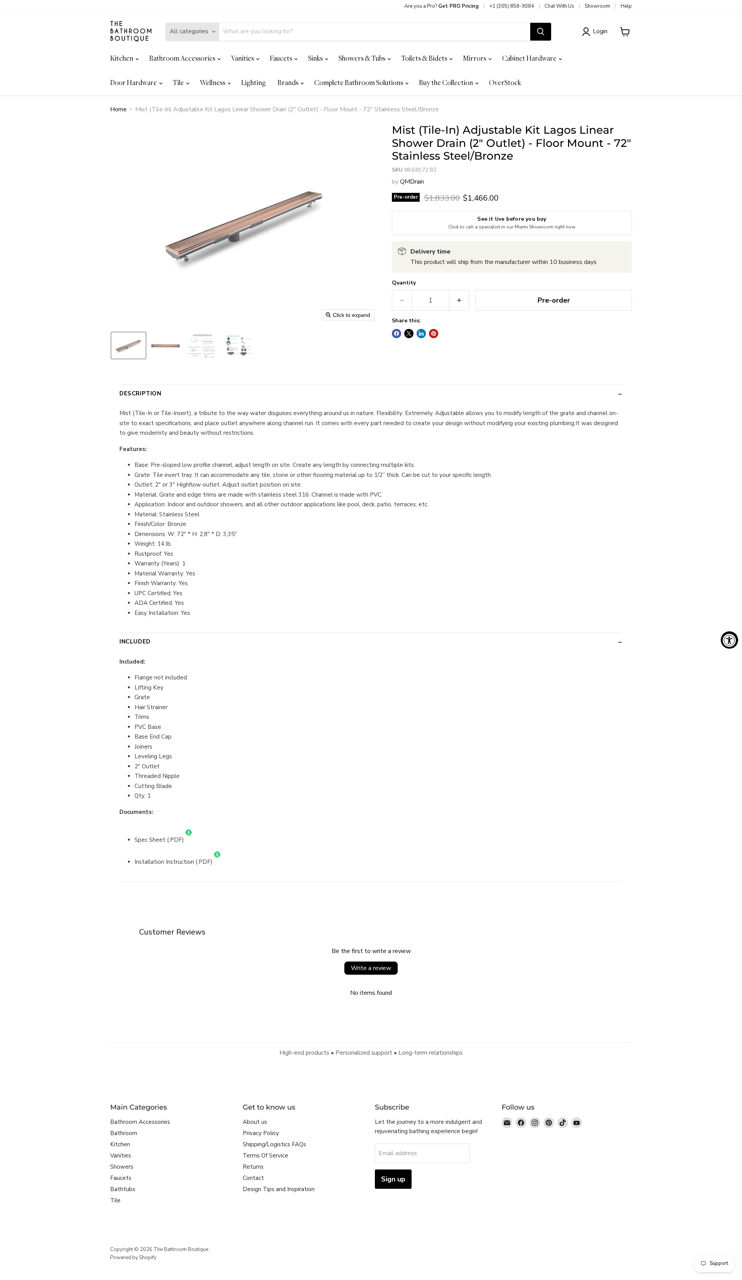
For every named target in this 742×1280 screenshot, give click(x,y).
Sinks (316, 58)
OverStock (505, 82)
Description (140, 393)
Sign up (393, 1179)
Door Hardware (134, 82)
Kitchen (122, 58)
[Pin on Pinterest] (433, 333)
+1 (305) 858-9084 (511, 6)
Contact (253, 1178)
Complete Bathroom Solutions (359, 82)
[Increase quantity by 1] (459, 300)
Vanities (243, 58)
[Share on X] (409, 333)
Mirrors (475, 58)
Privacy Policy (261, 1133)
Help (626, 6)
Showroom (597, 6)
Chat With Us (559, 6)
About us (255, 1122)
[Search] (540, 32)
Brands (288, 82)
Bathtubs (122, 1189)
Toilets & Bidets (424, 58)
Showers (121, 1167)
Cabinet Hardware (530, 58)
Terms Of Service (265, 1155)
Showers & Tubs (362, 58)
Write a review (371, 968)
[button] (596, 31)
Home (118, 109)
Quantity (404, 283)
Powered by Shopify (133, 1257)
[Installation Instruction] (217, 862)
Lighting (253, 82)
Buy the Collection (446, 82)
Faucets (281, 58)
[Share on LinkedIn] (421, 333)
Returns (253, 1167)
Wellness (213, 82)
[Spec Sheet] (189, 840)
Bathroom (123, 1133)
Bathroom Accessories (182, 58)
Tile (179, 82)
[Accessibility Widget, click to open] (729, 640)
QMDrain (412, 181)
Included (135, 641)
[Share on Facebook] (396, 333)
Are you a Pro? (441, 6)
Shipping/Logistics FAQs (274, 1144)
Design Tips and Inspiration (279, 1189)
